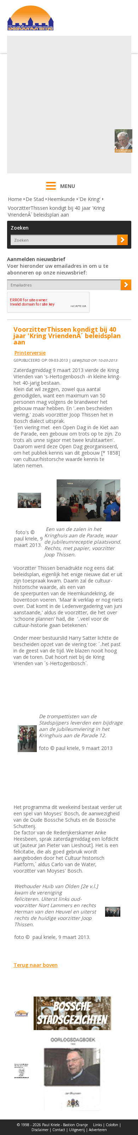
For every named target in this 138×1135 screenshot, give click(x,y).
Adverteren (98, 1129)
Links (97, 1124)
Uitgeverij (77, 1129)
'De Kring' (89, 199)
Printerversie (30, 352)
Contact (58, 1129)
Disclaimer (39, 1129)
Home (15, 199)
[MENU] (51, 190)
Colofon (112, 1124)
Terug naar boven (35, 965)
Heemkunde (61, 199)
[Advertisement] (69, 104)
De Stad (34, 199)
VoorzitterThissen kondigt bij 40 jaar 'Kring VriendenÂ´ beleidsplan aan (56, 211)
